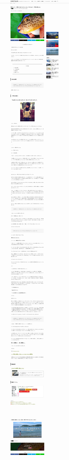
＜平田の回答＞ (17, 69)
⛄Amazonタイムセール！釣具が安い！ (17, 401)
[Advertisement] (20, 411)
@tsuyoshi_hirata (16, 351)
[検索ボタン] (57, 1)
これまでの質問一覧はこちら (17, 368)
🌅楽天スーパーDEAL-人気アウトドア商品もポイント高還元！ (21, 402)
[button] (15, 40)
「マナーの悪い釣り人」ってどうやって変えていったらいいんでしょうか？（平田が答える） (30, 373)
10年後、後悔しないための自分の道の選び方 (26, 386)
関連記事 (16, 70)
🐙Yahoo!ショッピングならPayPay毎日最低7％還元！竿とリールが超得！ (23, 404)
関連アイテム (17, 72)
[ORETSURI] (14, 1)
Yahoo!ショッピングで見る (24, 391)
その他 (12, 8)
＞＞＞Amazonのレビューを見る (24, 387)
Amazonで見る (28, 389)
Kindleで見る (22, 389)
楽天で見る (34, 389)
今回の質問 (16, 67)
